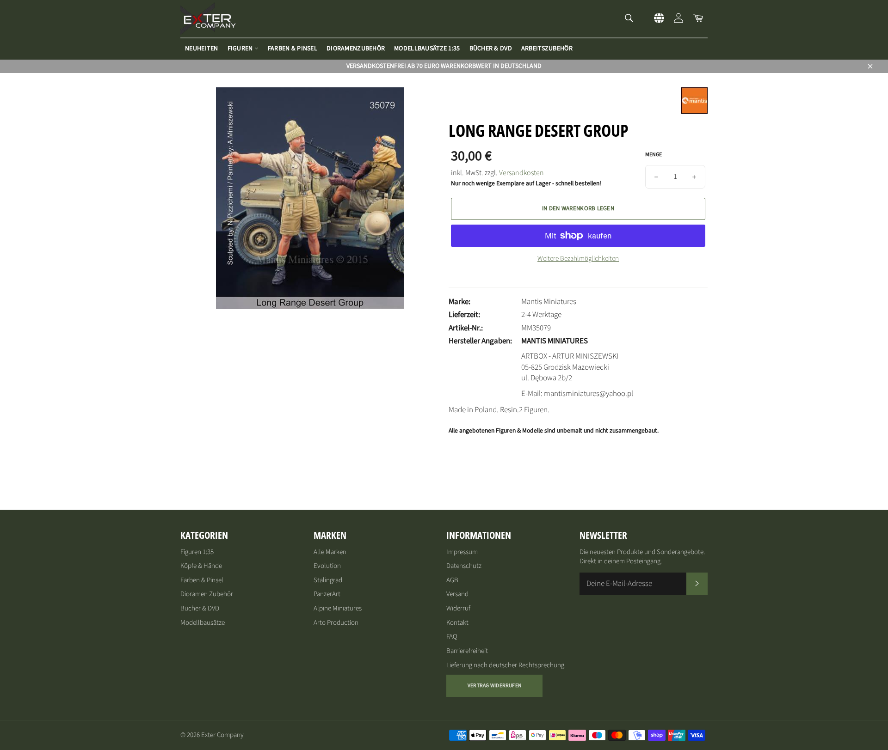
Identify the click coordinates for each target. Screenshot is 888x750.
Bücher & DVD (490, 48)
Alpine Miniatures (338, 608)
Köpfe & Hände (201, 566)
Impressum (462, 552)
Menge (653, 155)
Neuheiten (201, 48)
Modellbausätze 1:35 (427, 48)
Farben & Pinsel (292, 48)
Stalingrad (328, 580)
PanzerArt (327, 594)
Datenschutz (463, 566)
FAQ (451, 636)
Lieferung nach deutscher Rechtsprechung (505, 665)
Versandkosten (521, 173)
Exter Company (222, 735)
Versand (457, 594)
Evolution (327, 566)
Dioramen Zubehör (206, 594)
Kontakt (457, 623)
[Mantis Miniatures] (694, 111)
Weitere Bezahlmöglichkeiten (578, 258)
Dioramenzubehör (356, 48)
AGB (452, 580)
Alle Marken (330, 552)
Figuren (241, 48)
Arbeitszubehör (547, 48)
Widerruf (458, 608)
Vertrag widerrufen (494, 685)
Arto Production (336, 623)
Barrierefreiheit (467, 651)
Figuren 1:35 (197, 552)
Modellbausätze (202, 623)
